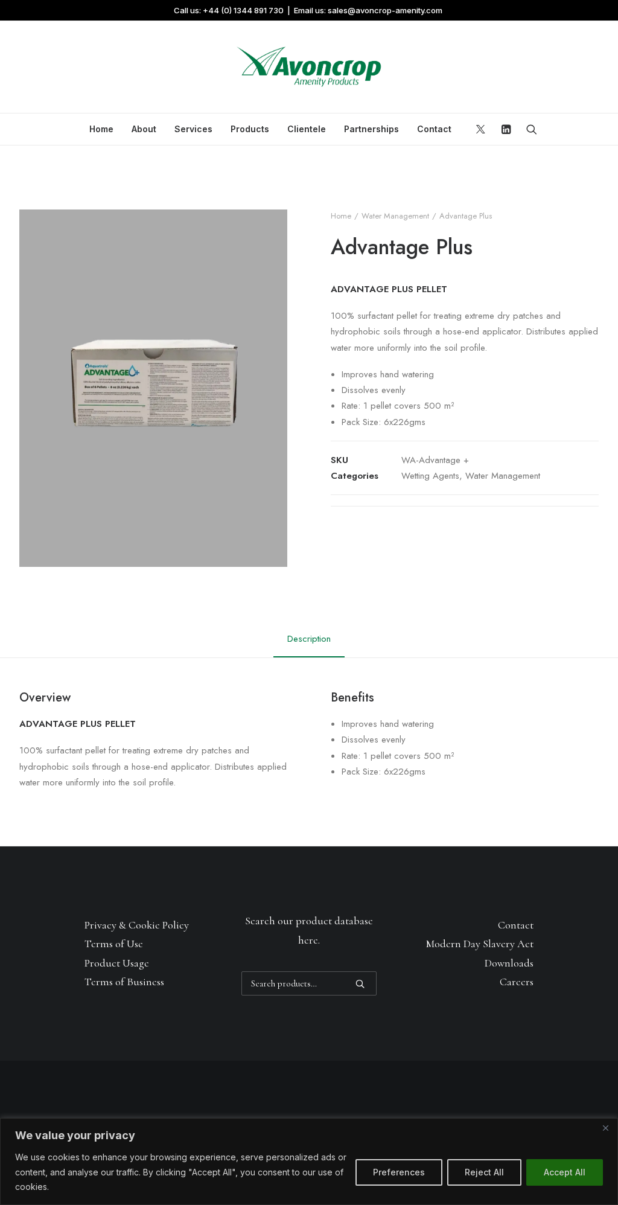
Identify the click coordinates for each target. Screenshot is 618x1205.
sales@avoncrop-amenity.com (385, 10)
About (144, 129)
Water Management (395, 216)
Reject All (484, 1172)
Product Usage (116, 963)
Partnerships (371, 129)
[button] (482, 129)
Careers (517, 981)
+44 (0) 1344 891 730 (243, 10)
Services (193, 129)
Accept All (564, 1172)
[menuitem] (101, 129)
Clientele (306, 129)
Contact (434, 129)
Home (101, 129)
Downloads (509, 963)
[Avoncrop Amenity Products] (309, 67)
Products (250, 129)
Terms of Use (113, 943)
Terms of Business (124, 981)
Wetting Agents (430, 475)
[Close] (605, 1128)
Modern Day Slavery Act (480, 943)
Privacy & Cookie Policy (136, 925)
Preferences (399, 1172)
